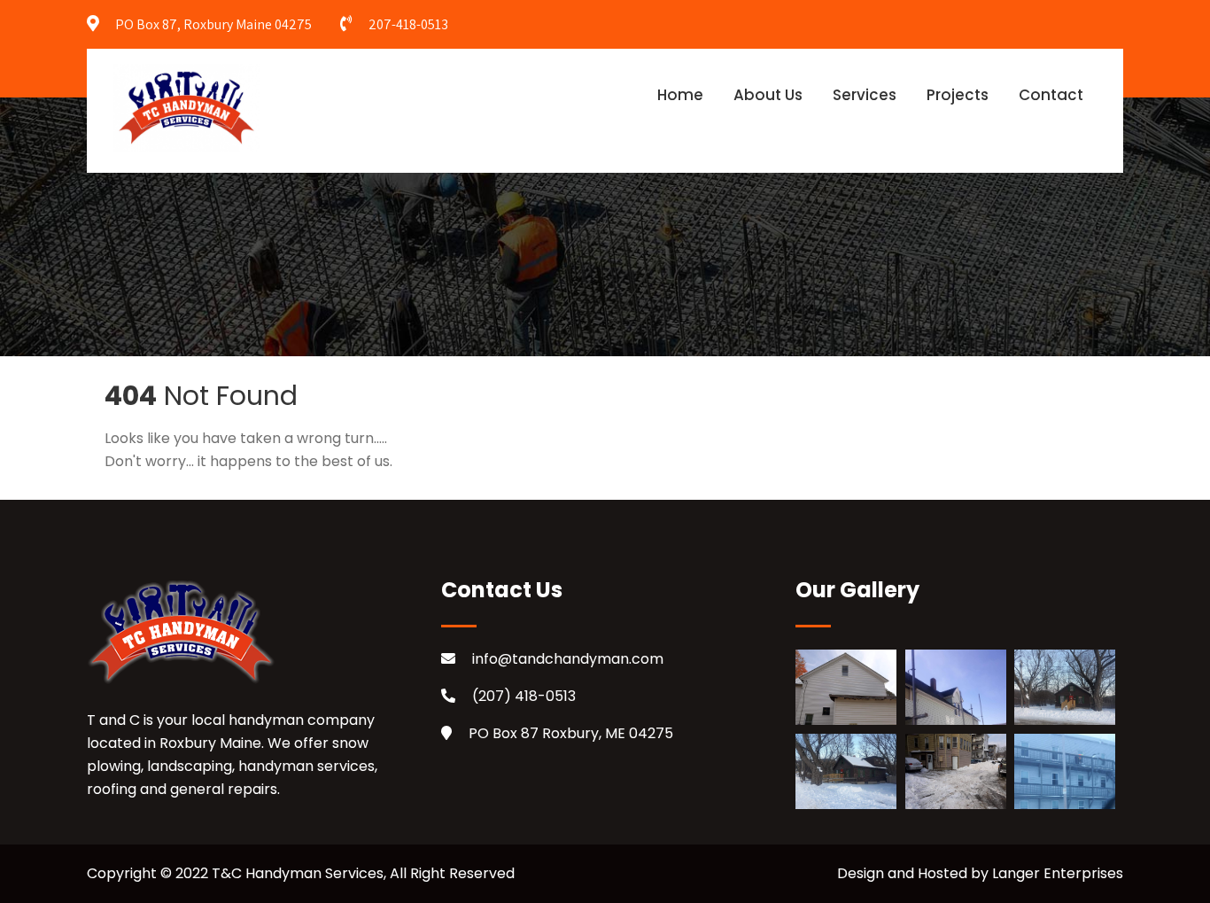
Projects (958, 94)
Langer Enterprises (1057, 873)
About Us (768, 94)
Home (680, 94)
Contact (1051, 94)
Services (864, 94)
